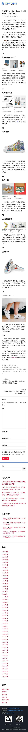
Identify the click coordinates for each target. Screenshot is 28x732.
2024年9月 (5, 605)
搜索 (3, 466)
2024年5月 (5, 615)
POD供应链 (19, 369)
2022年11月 (5, 663)
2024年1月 (5, 626)
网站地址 (4, 445)
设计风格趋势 (12, 365)
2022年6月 (5, 676)
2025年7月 (5, 581)
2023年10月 (5, 634)
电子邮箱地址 (6, 438)
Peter (18, 16)
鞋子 (18, 121)
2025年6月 (5, 583)
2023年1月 (5, 658)
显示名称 (5, 431)
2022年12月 (5, 661)
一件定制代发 (13, 371)
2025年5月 (5, 586)
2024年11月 (5, 599)
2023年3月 (5, 652)
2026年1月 (5, 567)
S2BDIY (8, 371)
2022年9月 (5, 668)
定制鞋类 (14, 357)
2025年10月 (5, 575)
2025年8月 (5, 578)
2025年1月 (5, 594)
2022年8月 (5, 671)
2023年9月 (5, 637)
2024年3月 (5, 621)
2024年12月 (5, 597)
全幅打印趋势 (5, 689)
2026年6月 (5, 557)
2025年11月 (5, 573)
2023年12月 (5, 629)
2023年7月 (5, 642)
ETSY (5, 367)
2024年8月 (5, 607)
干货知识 (4, 692)
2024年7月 (5, 610)
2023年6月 (5, 645)
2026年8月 (5, 551)
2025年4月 (5, 589)
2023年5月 (5, 647)
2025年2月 (5, 591)
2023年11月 (5, 631)
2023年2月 (5, 655)
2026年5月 (5, 559)
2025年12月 (5, 570)
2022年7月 (5, 674)
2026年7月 (5, 554)
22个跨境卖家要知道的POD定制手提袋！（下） (14, 532)
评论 (3, 408)
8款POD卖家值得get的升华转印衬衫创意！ (14, 528)
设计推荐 (6, 365)
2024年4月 (5, 618)
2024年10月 (5, 602)
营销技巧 (4, 694)
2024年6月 (5, 613)
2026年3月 (5, 562)
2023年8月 (5, 639)
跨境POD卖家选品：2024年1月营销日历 (14, 519)
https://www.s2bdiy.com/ (9, 369)
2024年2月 (5, 623)
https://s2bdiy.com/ (12, 367)
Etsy (5, 40)
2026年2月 (5, 565)
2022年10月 (5, 666)
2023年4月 (5, 650)
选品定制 (4, 702)
